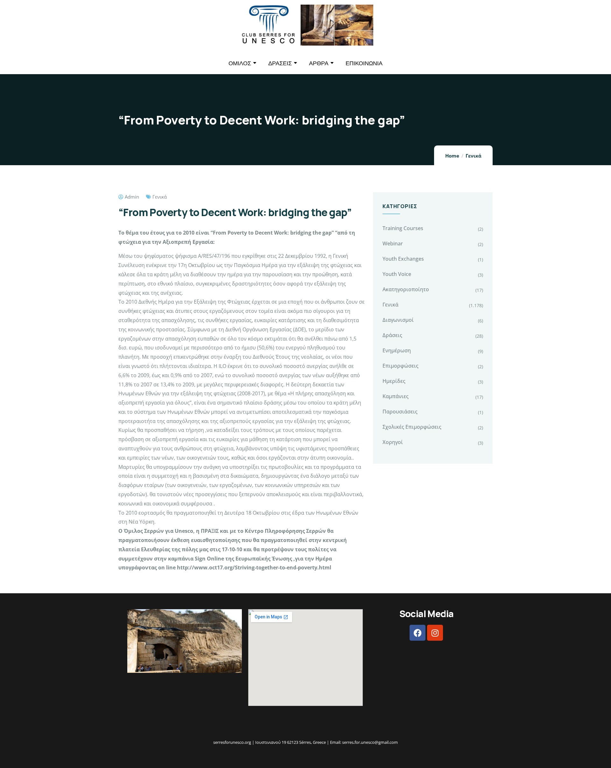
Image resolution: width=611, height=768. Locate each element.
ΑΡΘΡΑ (318, 63)
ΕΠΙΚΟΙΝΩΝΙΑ (364, 63)
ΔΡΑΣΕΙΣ (280, 63)
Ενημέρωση (397, 350)
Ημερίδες (394, 380)
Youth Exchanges (403, 258)
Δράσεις (392, 335)
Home (452, 155)
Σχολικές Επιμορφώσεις (412, 426)
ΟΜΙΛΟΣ (239, 63)
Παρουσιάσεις (400, 411)
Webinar (393, 243)
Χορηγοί (393, 442)
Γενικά (473, 155)
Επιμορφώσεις (400, 365)
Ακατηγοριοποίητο (406, 289)
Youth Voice (397, 274)
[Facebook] (417, 633)
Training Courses (403, 228)
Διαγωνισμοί (398, 319)
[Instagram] (435, 633)
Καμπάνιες (396, 396)
